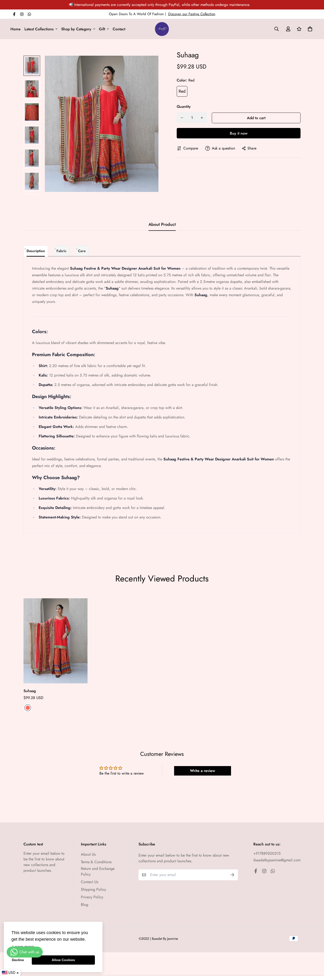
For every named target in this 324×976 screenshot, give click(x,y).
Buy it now (238, 133)
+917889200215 (267, 853)
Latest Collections (39, 29)
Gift (102, 29)
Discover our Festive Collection (191, 14)
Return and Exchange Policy (98, 871)
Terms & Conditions (96, 862)
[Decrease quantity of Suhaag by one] (182, 117)
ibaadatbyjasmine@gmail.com (277, 860)
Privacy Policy (92, 897)
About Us (88, 854)
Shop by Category (76, 29)
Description (36, 251)
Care (82, 251)
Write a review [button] (202, 770)
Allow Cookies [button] (63, 960)
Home (15, 29)
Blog (84, 904)
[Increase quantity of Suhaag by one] (202, 117)
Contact (119, 29)
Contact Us (89, 882)
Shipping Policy (93, 889)
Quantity (184, 106)
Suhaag (29, 691)
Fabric (61, 251)
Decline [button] (18, 960)
